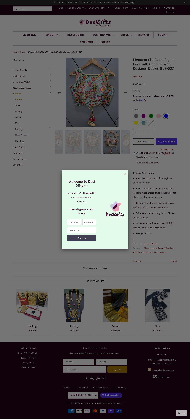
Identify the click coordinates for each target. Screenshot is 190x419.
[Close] (125, 174)
